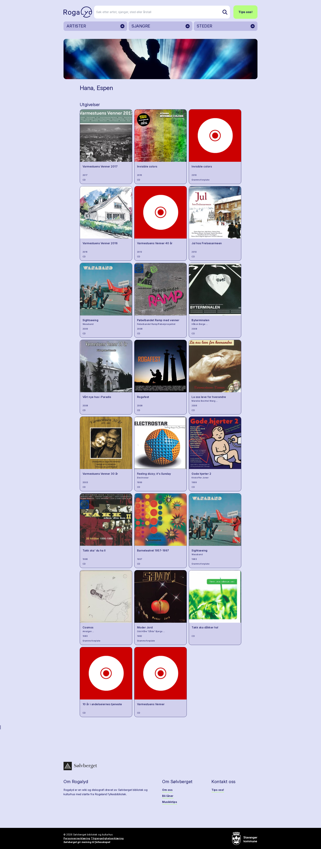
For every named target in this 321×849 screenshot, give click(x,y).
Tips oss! (245, 12)
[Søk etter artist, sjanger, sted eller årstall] (225, 12)
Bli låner (168, 796)
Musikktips (169, 802)
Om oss (167, 790)
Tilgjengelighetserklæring (107, 838)
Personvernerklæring (77, 838)
